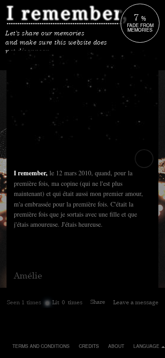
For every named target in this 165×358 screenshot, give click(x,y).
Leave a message (136, 303)
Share (97, 303)
